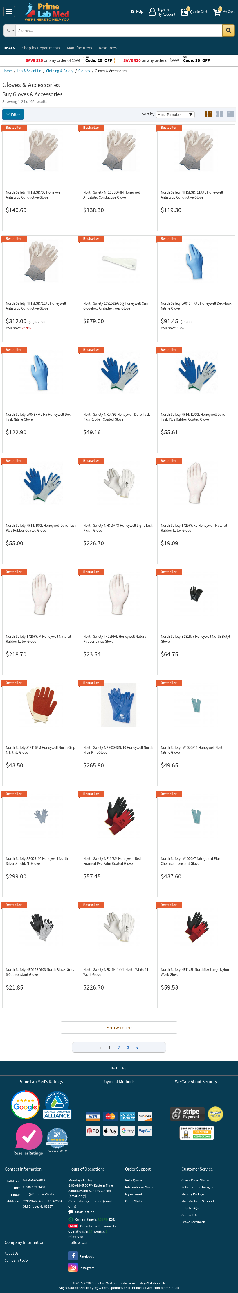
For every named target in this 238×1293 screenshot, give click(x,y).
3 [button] (128, 1047)
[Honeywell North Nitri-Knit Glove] (119, 705)
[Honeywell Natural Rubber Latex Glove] (196, 483)
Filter (15, 114)
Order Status (134, 1201)
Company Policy (17, 1260)
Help (139, 11)
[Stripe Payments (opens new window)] (187, 1114)
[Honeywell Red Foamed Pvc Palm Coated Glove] (119, 816)
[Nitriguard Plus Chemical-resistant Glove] (196, 816)
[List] (230, 114)
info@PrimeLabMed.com (41, 1194)
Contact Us (189, 1215)
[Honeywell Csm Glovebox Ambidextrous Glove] (119, 261)
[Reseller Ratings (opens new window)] (28, 1140)
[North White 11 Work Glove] (119, 927)
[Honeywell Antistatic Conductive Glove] (41, 150)
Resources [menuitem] (108, 47)
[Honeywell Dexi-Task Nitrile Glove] (196, 261)
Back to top (119, 1068)
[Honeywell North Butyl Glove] (196, 594)
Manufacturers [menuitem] (79, 47)
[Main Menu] (9, 11)
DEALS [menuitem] (9, 47)
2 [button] (119, 1047)
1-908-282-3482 (34, 1187)
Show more (119, 1027)
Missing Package (193, 1194)
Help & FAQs (190, 1208)
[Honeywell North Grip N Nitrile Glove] (41, 705)
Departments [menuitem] (41, 47)
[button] (137, 1047)
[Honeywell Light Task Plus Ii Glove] (119, 483)
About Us (11, 1253)
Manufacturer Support (197, 1201)
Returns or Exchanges (197, 1187)
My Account (133, 1194)
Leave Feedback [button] (193, 1222)
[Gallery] (219, 114)
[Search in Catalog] (228, 30)
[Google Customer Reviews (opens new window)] (25, 1105)
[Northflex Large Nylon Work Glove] (196, 927)
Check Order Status (195, 1180)
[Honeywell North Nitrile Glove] (196, 705)
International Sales (139, 1187)
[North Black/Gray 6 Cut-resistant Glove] (41, 927)
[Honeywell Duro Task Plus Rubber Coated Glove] (119, 372)
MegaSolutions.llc (152, 1283)
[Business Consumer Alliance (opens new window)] (57, 1105)
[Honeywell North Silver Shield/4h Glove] (41, 816)
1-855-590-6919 (34, 1180)
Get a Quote (133, 1180)
